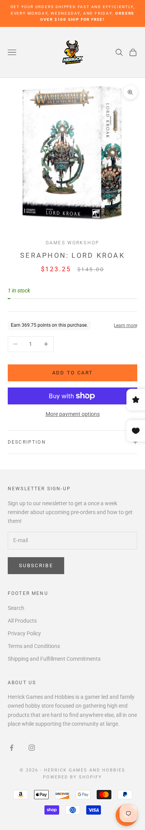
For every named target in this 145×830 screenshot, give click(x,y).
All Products (22, 621)
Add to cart (72, 373)
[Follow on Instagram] (32, 748)
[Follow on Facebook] (11, 748)
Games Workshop (72, 242)
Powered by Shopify (72, 777)
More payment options (73, 414)
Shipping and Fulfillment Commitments (54, 659)
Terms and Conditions (34, 646)
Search (16, 608)
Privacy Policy (24, 633)
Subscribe (36, 565)
